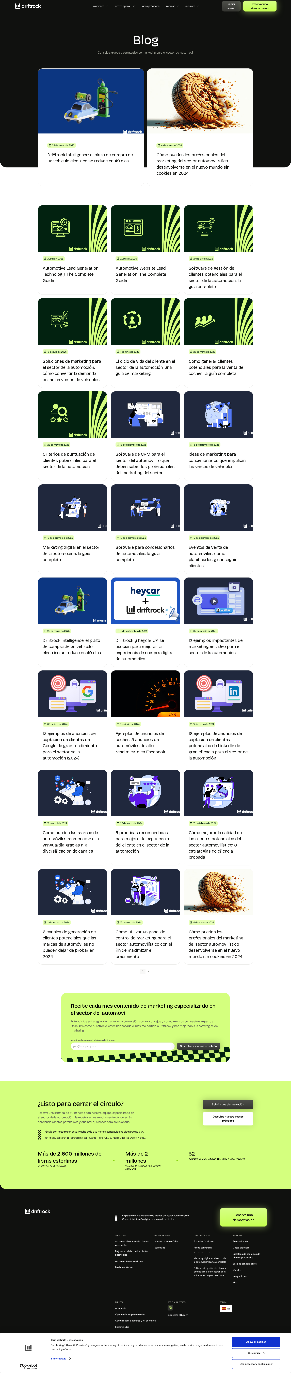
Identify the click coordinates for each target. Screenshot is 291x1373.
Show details (58, 1358)
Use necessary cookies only (256, 1364)
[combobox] (226, 1308)
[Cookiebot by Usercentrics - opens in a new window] (28, 1366)
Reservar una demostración (259, 6)
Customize (254, 1353)
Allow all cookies (256, 1341)
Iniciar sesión (231, 6)
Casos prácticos (149, 6)
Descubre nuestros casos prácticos (228, 1118)
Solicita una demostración (228, 1104)
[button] (100, 6)
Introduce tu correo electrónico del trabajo (92, 1039)
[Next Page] (148, 971)
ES (228, 1308)
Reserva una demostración (243, 1217)
